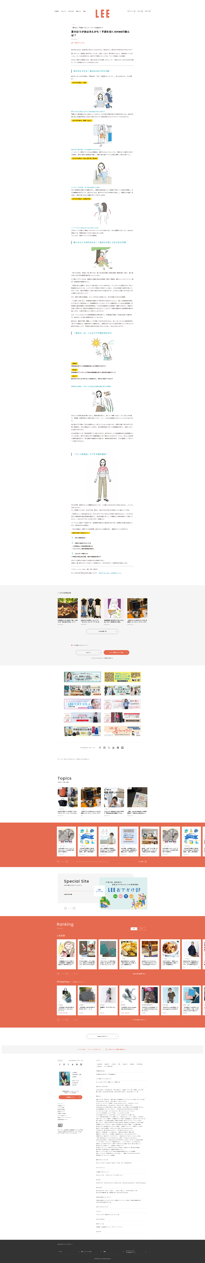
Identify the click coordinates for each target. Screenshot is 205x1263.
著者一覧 (107, 1099)
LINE (122, 748)
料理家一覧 (117, 1082)
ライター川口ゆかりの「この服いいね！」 (126, 1115)
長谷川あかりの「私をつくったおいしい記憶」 (130, 1136)
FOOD (114, 1064)
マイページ (120, 1227)
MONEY (132, 1064)
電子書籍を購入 (75, 1082)
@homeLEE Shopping (122, 1192)
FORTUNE (139, 1064)
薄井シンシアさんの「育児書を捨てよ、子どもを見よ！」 (109, 1153)
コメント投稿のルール (62, 1115)
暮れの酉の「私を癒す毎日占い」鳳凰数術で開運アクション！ (110, 1149)
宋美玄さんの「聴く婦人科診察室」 (132, 1147)
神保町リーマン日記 (137, 1126)
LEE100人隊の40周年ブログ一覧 (103, 1202)
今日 (134, 929)
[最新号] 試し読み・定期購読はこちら (110, 573)
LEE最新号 (56, 11)
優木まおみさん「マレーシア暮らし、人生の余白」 (132, 1116)
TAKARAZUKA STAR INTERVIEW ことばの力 (118, 1140)
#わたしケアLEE (122, 1101)
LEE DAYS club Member (128, 1183)
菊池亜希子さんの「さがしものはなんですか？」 (127, 1134)
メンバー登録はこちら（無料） (116, 652)
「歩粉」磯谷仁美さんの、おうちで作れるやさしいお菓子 (109, 1138)
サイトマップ (60, 1103)
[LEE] (102, 14)
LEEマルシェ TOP (100, 1175)
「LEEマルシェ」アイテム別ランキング (114, 1175)
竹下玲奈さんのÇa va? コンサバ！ (126, 1130)
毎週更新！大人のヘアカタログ (103, 1124)
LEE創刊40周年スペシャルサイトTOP (104, 1200)
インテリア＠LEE (100, 1141)
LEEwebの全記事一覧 (139, 973)
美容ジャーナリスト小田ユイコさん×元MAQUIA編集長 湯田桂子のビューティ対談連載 (115, 1151)
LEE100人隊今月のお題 (108, 1091)
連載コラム (78, 11)
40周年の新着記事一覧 (135, 1200)
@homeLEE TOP (100, 1190)
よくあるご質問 (61, 1107)
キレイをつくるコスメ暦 (101, 1111)
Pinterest (118, 748)
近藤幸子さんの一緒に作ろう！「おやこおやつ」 (107, 1136)
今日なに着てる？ (117, 1090)
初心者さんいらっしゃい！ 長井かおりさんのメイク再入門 (109, 1147)
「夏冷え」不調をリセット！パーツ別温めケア (87, 28)
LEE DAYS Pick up (108, 1183)
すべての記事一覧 (108, 1066)
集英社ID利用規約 (61, 1109)
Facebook (100, 748)
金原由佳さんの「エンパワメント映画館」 (105, 1155)
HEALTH (125, 1064)
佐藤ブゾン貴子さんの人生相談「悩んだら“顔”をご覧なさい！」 (127, 1143)
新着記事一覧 (112, 1192)
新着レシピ (110, 1082)
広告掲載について (61, 1105)
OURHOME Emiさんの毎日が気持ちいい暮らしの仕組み (108, 1107)
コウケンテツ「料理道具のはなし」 (113, 1141)
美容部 (124, 1090)
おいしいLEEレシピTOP (101, 1082)
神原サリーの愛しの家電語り (102, 1128)
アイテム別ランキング (139, 1019)
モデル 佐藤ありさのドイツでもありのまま (106, 1115)
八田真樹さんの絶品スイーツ (117, 1145)
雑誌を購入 (74, 1085)
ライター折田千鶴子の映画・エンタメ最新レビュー (107, 1116)
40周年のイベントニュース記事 (121, 1200)
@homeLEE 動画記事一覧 (102, 1192)
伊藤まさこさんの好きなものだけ (103, 1143)
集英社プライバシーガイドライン (65, 1117)
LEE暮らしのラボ (128, 1105)
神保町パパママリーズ (126, 1126)
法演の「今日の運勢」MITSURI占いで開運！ (122, 1124)
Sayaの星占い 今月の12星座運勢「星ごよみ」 (133, 1107)
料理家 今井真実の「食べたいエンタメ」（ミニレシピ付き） (128, 1120)
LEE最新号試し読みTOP (101, 1074)
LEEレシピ (63, 11)
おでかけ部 (140, 1090)
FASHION (99, 1064)
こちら (75, 1133)
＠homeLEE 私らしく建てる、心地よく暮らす (106, 1101)
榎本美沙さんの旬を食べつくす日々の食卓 (133, 1122)
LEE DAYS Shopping (141, 1183)
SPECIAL (99, 1066)
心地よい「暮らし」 (120, 1190)
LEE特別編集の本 (112, 1074)
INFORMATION (128, 1163)
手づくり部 (129, 1090)
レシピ (141, 929)
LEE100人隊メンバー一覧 (132, 1091)
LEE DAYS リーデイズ (133, 1103)
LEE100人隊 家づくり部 (131, 1190)
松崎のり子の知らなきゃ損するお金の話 (114, 1122)
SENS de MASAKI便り (101, 1140)
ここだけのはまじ (127, 1141)
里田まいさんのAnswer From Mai (132, 1153)
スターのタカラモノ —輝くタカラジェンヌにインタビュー (122, 1111)
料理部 (135, 1090)
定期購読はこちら (70, 1097)
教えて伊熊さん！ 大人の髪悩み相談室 (104, 1120)
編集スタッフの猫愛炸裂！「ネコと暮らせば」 (106, 1132)
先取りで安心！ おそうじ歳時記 (103, 1118)
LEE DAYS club (117, 1183)
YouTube (113, 748)
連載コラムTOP (99, 1099)
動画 (84, 11)
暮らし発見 (98, 1091)
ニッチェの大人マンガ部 (123, 1113)
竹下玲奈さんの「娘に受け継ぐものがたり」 (106, 1130)
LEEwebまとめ (112, 1105)
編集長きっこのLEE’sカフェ (102, 1134)
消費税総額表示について (63, 1119)
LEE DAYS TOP (99, 1183)
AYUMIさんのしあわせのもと (130, 1138)
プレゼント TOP (99, 1214)
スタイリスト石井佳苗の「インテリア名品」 (106, 1113)
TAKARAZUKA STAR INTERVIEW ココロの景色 (127, 1109)
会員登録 (98, 1227)
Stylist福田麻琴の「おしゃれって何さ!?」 (105, 1109)
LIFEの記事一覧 (102, 631)
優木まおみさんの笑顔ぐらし (102, 1145)
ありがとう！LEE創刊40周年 (136, 1140)
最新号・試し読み (75, 1080)
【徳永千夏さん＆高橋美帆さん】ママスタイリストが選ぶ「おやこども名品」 (127, 1099)
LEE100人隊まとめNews (119, 1091)
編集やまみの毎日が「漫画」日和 (126, 1132)
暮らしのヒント (99, 1122)
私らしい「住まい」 (109, 1190)
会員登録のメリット (106, 1227)
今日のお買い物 (108, 1090)
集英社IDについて (61, 1111)
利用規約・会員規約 (62, 1113)
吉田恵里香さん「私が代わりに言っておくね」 (135, 1118)
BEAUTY (107, 1064)
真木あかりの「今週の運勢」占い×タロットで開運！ (108, 1126)
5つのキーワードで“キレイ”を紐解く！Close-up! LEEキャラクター (111, 1103)
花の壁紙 (112, 1134)
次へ (66, 861)
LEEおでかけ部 (120, 1105)
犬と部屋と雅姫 (136, 1124)
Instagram (104, 748)
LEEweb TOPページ (102, 1036)
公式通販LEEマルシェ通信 (118, 1118)
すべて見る (141, 861)
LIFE (119, 1064)
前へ (58, 861)
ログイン (88, 652)
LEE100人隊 (71, 11)
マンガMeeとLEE (136, 1141)
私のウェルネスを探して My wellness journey (122, 1128)
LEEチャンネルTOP (100, 1163)
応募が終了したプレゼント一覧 (112, 1214)
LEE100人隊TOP (99, 1090)
